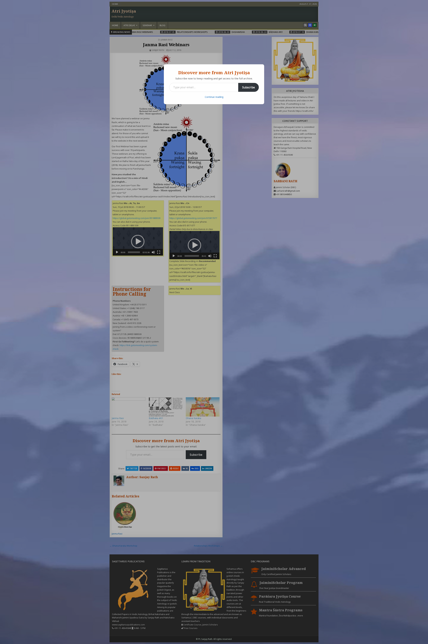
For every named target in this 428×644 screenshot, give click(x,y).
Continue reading (214, 96)
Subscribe (248, 87)
